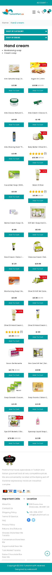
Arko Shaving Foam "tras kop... (14, 147)
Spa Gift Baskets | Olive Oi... (14, 432)
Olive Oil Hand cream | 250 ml (14, 325)
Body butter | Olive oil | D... (38, 147)
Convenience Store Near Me (13, 540)
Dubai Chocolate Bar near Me (12, 555)
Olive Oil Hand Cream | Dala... (38, 325)
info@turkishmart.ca (39, 514)
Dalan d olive (37, 185)
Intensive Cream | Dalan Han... (38, 257)
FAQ (4, 520)
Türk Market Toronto (11, 550)
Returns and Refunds (12, 528)
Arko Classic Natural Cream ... (14, 113)
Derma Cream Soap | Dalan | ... (14, 223)
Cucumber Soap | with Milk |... (14, 185)
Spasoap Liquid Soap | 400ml (38, 432)
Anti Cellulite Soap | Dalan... (14, 79)
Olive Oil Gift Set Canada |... (38, 291)
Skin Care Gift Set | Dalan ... (38, 363)
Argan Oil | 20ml (38, 79)
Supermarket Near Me (12, 546)
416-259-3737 (36, 512)
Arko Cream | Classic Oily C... (38, 113)
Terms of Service (10, 516)
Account (42, 2)
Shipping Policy (9, 512)
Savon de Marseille (14, 363)
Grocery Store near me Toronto (12, 534)
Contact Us (7, 508)
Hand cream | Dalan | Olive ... (14, 257)
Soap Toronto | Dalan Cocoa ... (38, 397)
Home (5, 22)
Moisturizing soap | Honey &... (14, 291)
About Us (6, 504)
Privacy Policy (8, 524)
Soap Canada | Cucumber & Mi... (14, 397)
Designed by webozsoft (26, 569)
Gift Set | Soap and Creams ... (38, 223)
